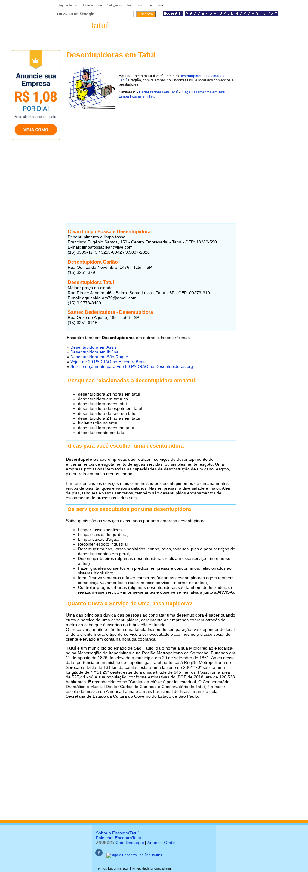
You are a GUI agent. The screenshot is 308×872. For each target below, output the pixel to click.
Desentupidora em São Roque (99, 356)
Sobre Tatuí (135, 5)
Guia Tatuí (156, 5)
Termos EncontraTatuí (112, 868)
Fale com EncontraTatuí (118, 837)
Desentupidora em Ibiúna (94, 352)
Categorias (114, 5)
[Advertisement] (151, 162)
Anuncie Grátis (161, 842)
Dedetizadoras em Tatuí (158, 92)
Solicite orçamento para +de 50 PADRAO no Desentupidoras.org (131, 366)
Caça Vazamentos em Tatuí (204, 92)
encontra (82, 25)
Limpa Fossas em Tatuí (137, 96)
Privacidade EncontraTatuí (151, 868)
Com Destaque (130, 842)
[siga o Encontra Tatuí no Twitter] (134, 855)
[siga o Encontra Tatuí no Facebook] (99, 855)
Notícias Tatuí (92, 5)
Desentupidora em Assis (93, 347)
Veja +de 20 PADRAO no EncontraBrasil (108, 361)
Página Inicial (68, 5)
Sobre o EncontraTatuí (117, 833)
